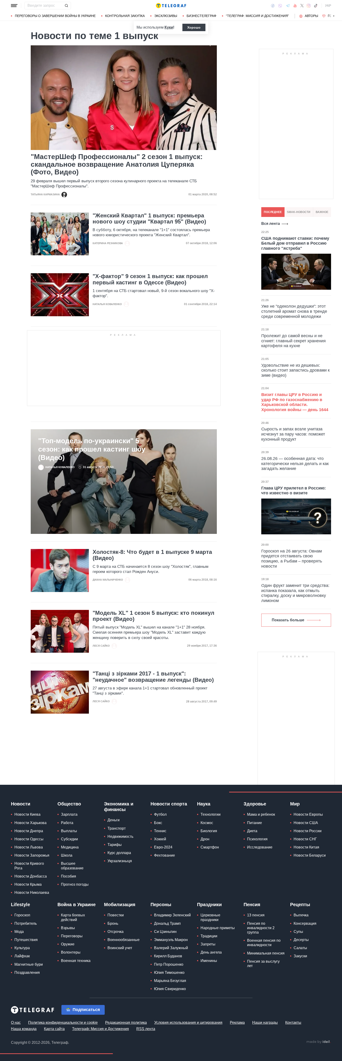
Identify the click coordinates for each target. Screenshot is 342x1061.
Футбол (160, 814)
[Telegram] (288, 5)
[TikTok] (315, 5)
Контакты (293, 1022)
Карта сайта (54, 1029)
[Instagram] (308, 5)
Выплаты (69, 831)
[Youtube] (295, 5)
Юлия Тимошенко (169, 973)
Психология (257, 839)
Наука (203, 803)
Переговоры (72, 936)
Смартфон (210, 847)
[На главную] (171, 6)
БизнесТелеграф (201, 16)
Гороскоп (22, 915)
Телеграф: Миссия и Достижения (100, 1029)
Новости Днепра (28, 831)
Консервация (305, 923)
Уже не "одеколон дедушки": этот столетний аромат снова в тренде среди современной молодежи (294, 311)
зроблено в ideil (318, 1042)
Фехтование (164, 855)
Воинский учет (119, 948)
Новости (20, 803)
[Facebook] (272, 5)
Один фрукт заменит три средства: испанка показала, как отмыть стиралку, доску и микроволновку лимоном (295, 593)
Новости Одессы (29, 839)
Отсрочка (115, 932)
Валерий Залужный (171, 948)
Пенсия (252, 904)
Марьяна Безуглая (170, 981)
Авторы (311, 16)
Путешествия (26, 940)
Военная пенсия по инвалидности (264, 942)
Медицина (70, 847)
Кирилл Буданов (168, 956)
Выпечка (301, 915)
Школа (66, 855)
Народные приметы (218, 928)
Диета (252, 831)
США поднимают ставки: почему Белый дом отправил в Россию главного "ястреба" (295, 243)
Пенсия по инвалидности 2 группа (261, 927)
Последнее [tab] (273, 212)
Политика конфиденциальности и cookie (63, 1022)
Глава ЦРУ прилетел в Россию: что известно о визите (293, 491)
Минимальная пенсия (266, 953)
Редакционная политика (126, 1022)
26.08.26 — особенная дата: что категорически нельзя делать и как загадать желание (295, 463)
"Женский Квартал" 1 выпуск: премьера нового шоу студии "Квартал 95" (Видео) (149, 219)
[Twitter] (302, 6)
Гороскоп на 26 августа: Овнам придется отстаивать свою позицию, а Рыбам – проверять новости (291, 559)
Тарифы (114, 845)
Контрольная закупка (125, 16)
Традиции (209, 936)
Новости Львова (28, 847)
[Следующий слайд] (334, 16)
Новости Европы (308, 814)
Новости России (308, 831)
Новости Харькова (30, 823)
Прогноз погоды (75, 884)
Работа (67, 823)
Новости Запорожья (31, 855)
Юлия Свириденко (170, 989)
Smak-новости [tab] (298, 212)
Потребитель (25, 923)
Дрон (205, 839)
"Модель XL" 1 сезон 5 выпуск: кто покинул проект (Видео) (153, 616)
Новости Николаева (31, 893)
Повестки (115, 915)
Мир (295, 803)
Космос (207, 823)
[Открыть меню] (14, 6)
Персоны (161, 904)
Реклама (237, 1022)
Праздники (209, 904)
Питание (254, 823)
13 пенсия (256, 915)
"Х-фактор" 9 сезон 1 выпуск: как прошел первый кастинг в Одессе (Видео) (150, 279)
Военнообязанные (123, 940)
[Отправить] (66, 5)
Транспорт (116, 828)
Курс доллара (119, 853)
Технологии (211, 814)
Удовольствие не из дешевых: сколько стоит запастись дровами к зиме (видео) (295, 370)
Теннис (160, 831)
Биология (209, 831)
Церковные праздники (210, 917)
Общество (69, 803)
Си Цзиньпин (165, 932)
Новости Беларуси (310, 855)
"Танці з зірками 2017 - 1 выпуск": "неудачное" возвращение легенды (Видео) (153, 677)
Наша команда (24, 1029)
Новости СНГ (305, 839)
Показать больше (288, 620)
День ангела (211, 952)
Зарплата (69, 814)
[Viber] (280, 5)
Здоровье (255, 803)
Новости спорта (169, 803)
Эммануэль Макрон (171, 940)
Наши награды (265, 1022)
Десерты (301, 940)
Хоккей (160, 839)
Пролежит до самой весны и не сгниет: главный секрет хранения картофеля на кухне (293, 340)
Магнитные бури (28, 964)
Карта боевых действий (73, 917)
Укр (328, 5)
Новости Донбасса (30, 876)
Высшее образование (72, 865)
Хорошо (194, 27)
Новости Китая (306, 847)
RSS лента (145, 1029)
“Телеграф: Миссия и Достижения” (257, 16)
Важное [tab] (322, 212)
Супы (298, 932)
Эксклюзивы (165, 16)
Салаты (300, 948)
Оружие (67, 944)
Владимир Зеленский (172, 915)
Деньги (113, 820)
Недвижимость (120, 836)
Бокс (158, 823)
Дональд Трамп (167, 923)
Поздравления (27, 973)
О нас (16, 1022)
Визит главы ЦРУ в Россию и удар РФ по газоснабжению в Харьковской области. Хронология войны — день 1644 (294, 402)
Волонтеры (70, 952)
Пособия (68, 876)
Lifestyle (20, 904)
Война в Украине (76, 904)
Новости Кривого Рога (29, 865)
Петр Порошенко (168, 964)
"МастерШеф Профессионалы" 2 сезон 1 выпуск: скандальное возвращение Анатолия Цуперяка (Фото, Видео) (117, 164)
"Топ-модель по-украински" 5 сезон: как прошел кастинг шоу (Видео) (91, 449)
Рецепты (300, 904)
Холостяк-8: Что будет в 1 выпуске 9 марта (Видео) (152, 555)
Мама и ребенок (261, 814)
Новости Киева (27, 814)
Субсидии (69, 839)
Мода (19, 932)
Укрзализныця (119, 861)
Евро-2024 (163, 847)
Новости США (306, 823)
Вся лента (270, 224)
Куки (168, 27)
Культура (22, 948)
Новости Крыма (28, 884)
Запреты (208, 944)
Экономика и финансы (118, 806)
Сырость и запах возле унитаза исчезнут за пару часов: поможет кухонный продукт (293, 434)
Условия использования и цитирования (188, 1022)
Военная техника (76, 961)
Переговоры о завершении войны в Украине (55, 16)
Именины (209, 961)
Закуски (300, 956)
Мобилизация (119, 904)
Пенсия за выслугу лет (263, 963)
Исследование (259, 847)
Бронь (112, 923)
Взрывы (68, 928)
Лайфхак (22, 956)
